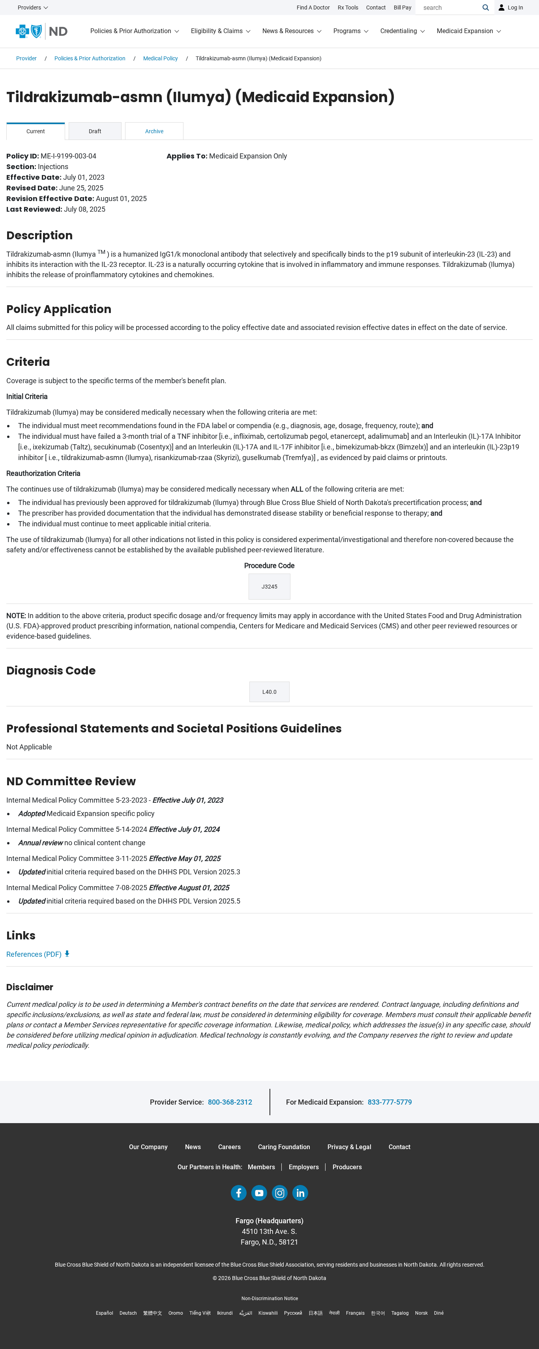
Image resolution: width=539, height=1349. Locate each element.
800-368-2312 (230, 1102)
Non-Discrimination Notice (269, 1298)
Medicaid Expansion (465, 31)
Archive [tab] (154, 131)
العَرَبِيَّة (245, 1313)
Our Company (148, 1147)
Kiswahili (268, 1313)
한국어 (378, 1313)
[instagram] (280, 1193)
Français (355, 1313)
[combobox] (449, 7)
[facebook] (239, 1193)
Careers (229, 1147)
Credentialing (398, 31)
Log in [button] (515, 7)
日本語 (316, 1313)
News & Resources (288, 31)
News (193, 1147)
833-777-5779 (390, 1102)
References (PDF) (34, 954)
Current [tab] (35, 131)
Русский (293, 1313)
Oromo (175, 1313)
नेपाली (334, 1313)
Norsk (421, 1313)
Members (261, 1167)
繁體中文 (152, 1313)
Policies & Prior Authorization (130, 31)
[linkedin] (300, 1193)
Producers (347, 1167)
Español (104, 1313)
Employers (304, 1167)
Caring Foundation (284, 1147)
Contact (399, 1147)
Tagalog (400, 1313)
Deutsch (128, 1313)
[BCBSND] (41, 31)
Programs (347, 31)
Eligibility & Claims (217, 31)
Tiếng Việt (200, 1313)
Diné (439, 1313)
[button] (488, 7)
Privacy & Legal (349, 1147)
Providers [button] (29, 7)
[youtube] (259, 1193)
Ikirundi (225, 1313)
